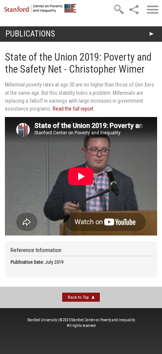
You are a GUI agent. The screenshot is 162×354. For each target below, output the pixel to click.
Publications (30, 33)
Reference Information (36, 250)
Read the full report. (74, 109)
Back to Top (78, 297)
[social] (133, 9)
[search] (118, 9)
